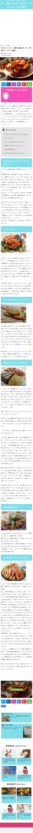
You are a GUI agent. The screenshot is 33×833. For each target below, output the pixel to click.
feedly (17, 689)
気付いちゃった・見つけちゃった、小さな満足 (16, 5)
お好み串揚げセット (10, 149)
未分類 (3, 706)
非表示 (13, 130)
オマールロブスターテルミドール (14, 142)
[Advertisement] (16, 26)
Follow (16, 686)
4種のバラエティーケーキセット (14, 145)
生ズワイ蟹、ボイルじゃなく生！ (14, 153)
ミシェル (6, 99)
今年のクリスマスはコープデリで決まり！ (16, 134)
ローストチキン (9, 138)
